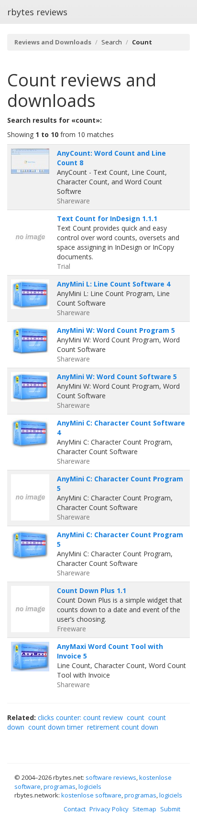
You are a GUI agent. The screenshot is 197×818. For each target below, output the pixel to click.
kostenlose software (91, 795)
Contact (75, 809)
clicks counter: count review (80, 717)
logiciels (89, 786)
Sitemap (144, 809)
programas (60, 786)
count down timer (55, 727)
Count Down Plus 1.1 (91, 590)
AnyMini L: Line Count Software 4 (113, 283)
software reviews (111, 777)
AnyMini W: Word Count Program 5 (116, 330)
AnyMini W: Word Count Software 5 (117, 376)
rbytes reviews (37, 12)
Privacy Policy (109, 809)
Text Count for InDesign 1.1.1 (107, 218)
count (135, 717)
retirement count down (122, 727)
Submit (170, 809)
